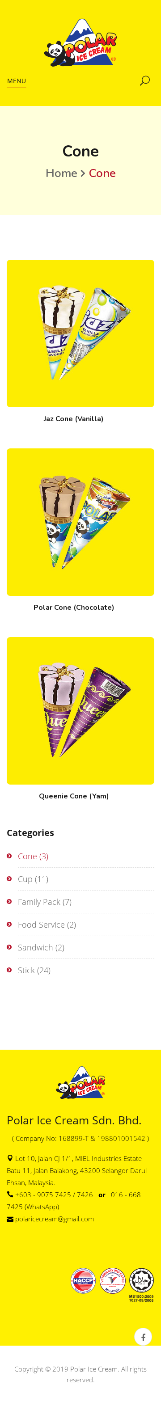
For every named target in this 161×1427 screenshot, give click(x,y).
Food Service (41, 924)
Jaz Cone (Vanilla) (74, 419)
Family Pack (39, 901)
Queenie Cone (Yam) (74, 796)
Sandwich (35, 947)
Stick (26, 970)
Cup (25, 879)
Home (61, 173)
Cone (27, 856)
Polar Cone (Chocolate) (74, 607)
